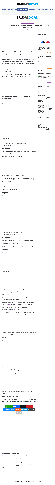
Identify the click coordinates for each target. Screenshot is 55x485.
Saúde (15, 9)
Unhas (32, 23)
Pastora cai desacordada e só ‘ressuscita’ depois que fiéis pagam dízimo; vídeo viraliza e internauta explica (45, 57)
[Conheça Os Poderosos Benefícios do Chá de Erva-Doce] (7, 458)
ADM (22, 29)
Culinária (10, 9)
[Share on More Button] (17, 412)
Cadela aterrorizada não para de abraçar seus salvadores (44, 86)
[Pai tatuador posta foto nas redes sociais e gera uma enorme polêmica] (49, 120)
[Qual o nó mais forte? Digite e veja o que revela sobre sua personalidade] (41, 93)
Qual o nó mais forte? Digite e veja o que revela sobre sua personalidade (41, 99)
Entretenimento (32, 9)
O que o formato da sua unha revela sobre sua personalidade (7, 474)
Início (13, 20)
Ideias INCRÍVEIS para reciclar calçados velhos (49, 109)
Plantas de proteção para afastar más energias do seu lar (41, 112)
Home (2, 9)
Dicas (5, 9)
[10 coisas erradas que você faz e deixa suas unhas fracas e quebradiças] (19, 458)
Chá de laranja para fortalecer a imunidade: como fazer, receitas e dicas (30, 464)
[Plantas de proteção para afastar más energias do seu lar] (41, 106)
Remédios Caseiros (22, 9)
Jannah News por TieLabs (36, 481)
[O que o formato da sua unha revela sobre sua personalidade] (7, 470)
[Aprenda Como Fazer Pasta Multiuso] (49, 93)
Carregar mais (45, 132)
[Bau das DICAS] (27, 4)
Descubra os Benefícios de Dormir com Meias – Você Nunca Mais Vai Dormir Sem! (45, 72)
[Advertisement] (19, 41)
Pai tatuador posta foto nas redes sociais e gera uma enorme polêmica (49, 126)
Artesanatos (40, 9)
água (17, 240)
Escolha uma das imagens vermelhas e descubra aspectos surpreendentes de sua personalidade (41, 125)
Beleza (46, 9)
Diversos (51, 9)
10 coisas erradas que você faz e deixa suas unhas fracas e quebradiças (18, 464)
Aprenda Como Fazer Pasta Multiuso (49, 97)
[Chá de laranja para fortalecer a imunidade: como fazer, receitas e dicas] (31, 458)
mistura (8, 304)
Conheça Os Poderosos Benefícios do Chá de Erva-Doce (6, 463)
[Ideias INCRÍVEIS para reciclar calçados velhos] (49, 105)
